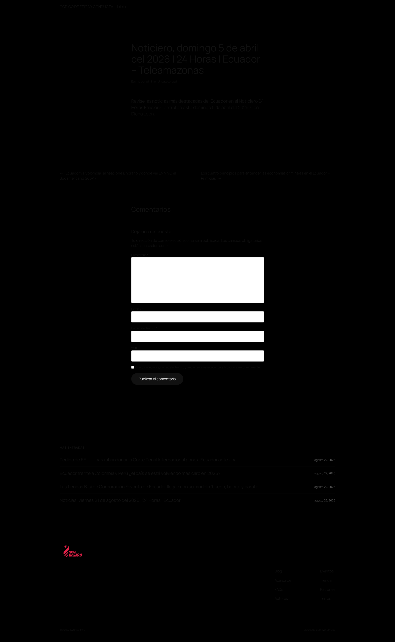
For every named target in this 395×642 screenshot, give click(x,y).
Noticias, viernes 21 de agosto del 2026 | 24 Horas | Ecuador (120, 500)
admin (149, 81)
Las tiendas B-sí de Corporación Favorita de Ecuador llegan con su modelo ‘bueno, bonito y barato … (161, 486)
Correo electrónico (144, 328)
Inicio (121, 6)
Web (134, 348)
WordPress (328, 630)
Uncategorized (167, 81)
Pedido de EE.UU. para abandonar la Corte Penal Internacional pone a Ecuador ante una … (150, 459)
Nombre (137, 309)
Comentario (139, 255)
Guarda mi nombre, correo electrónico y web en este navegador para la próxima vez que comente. (197, 367)
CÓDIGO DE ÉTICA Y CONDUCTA (86, 6)
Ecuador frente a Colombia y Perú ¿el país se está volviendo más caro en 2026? (140, 473)
